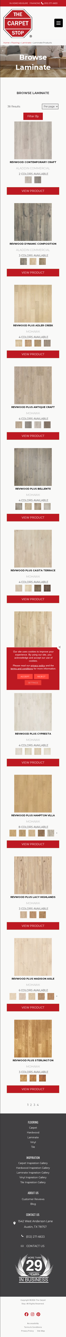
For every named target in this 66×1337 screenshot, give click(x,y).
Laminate (26, 42)
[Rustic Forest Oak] (47, 587)
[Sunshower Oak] (51, 832)
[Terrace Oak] (28, 506)
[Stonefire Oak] (33, 466)
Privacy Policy (27, 1331)
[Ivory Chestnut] (32, 996)
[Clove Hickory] (33, 914)
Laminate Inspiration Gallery (33, 1172)
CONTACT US (35, 1246)
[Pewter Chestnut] (22, 996)
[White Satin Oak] (47, 751)
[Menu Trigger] (58, 23)
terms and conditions (22, 668)
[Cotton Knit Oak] (38, 424)
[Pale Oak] (33, 303)
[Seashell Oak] (33, 140)
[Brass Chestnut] (41, 996)
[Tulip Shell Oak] (22, 832)
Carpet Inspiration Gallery (33, 1163)
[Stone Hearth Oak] (28, 424)
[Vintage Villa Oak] (38, 506)
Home (6, 42)
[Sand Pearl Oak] (33, 630)
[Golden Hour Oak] (33, 793)
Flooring (15, 42)
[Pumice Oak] (38, 751)
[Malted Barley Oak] (33, 1077)
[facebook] (26, 1314)
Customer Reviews (33, 1199)
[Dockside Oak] (41, 832)
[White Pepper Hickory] (33, 875)
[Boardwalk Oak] (42, 261)
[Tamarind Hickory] (42, 914)
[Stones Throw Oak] (47, 342)
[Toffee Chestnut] (51, 996)
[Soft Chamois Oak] (33, 385)
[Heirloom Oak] (33, 711)
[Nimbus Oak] (33, 548)
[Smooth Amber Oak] (42, 1077)
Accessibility (33, 1323)
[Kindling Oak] (47, 424)
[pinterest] (38, 1314)
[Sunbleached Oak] (32, 832)
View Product (33, 191)
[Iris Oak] (28, 587)
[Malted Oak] (38, 342)
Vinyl (33, 1142)
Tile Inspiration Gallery (33, 1182)
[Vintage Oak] (38, 179)
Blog (33, 1203)
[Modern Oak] (33, 221)
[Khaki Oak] (28, 751)
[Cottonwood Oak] (38, 587)
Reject (41, 676)
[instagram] (32, 1314)
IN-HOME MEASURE (18, 3)
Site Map (41, 1331)
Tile (33, 1147)
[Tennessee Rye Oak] (33, 1038)
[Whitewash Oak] (47, 506)
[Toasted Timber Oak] (28, 342)
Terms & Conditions (33, 1327)
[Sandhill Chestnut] (33, 956)
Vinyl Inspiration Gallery (33, 1177)
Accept (25, 676)
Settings (33, 682)
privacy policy (38, 665)
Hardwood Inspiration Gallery (33, 1167)
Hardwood (33, 1132)
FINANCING (35, 3)
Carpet (33, 1127)
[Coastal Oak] (33, 261)
